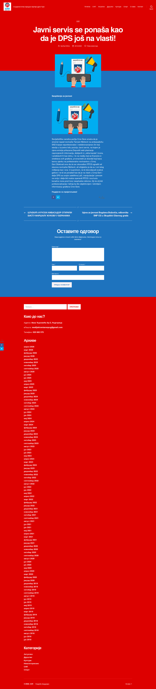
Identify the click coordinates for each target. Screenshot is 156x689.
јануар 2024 (29, 430)
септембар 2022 (31, 480)
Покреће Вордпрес (42, 684)
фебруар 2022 (30, 502)
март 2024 (28, 424)
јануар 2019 (29, 617)
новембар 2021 (31, 511)
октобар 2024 (30, 402)
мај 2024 (28, 418)
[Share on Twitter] (58, 197)
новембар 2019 (31, 586)
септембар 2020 (31, 555)
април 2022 (29, 496)
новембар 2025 (31, 362)
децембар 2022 (31, 471)
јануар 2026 (29, 356)
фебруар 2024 (30, 427)
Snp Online (66, 46)
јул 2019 (27, 599)
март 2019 (28, 611)
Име (54, 264)
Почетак (87, 7)
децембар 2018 (31, 620)
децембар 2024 (31, 396)
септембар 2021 (31, 518)
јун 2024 (27, 415)
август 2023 (29, 446)
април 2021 (29, 533)
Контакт (140, 7)
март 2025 (28, 387)
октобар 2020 (30, 552)
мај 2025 (28, 381)
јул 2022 (27, 486)
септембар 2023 (31, 443)
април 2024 (29, 421)
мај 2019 (28, 605)
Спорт (126, 7)
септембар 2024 (31, 405)
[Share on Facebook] (53, 197)
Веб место (55, 273)
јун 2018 (27, 639)
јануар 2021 (29, 543)
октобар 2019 (30, 589)
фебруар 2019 (30, 614)
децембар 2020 (31, 546)
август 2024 (29, 409)
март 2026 (28, 349)
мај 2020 (28, 567)
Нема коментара (92, 46)
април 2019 (29, 608)
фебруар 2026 (30, 352)
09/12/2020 (78, 46)
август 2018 (29, 633)
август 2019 (29, 595)
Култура (118, 7)
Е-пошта (82, 264)
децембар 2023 (31, 433)
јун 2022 (27, 490)
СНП (94, 7)
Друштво (110, 7)
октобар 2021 (30, 514)
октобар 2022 (30, 477)
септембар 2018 (31, 630)
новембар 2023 (31, 437)
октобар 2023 (30, 440)
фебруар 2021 (30, 539)
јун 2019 (27, 602)
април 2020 (29, 571)
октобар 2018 (30, 627)
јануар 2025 (29, 393)
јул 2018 (27, 636)
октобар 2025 (30, 365)
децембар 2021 (31, 508)
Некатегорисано (31, 663)
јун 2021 (27, 527)
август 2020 (29, 558)
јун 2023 (27, 452)
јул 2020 (27, 561)
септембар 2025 (31, 368)
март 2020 (28, 574)
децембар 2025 (31, 359)
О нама (132, 7)
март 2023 (28, 462)
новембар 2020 (31, 549)
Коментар (55, 246)
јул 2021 (27, 524)
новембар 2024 (31, 399)
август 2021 (29, 521)
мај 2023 (28, 455)
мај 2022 (28, 493)
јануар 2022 (29, 505)
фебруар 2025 (30, 390)
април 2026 (29, 346)
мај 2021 (28, 530)
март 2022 (28, 499)
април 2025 (29, 384)
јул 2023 (27, 449)
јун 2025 (27, 377)
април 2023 (29, 458)
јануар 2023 (29, 468)
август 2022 (29, 483)
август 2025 (29, 371)
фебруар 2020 (30, 577)
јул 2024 (27, 412)
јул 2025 (27, 374)
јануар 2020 (29, 580)
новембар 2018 (31, 624)
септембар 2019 (31, 592)
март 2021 (28, 536)
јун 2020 (27, 564)
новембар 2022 (31, 474)
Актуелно (101, 7)
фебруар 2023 (30, 465)
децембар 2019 (31, 583)
